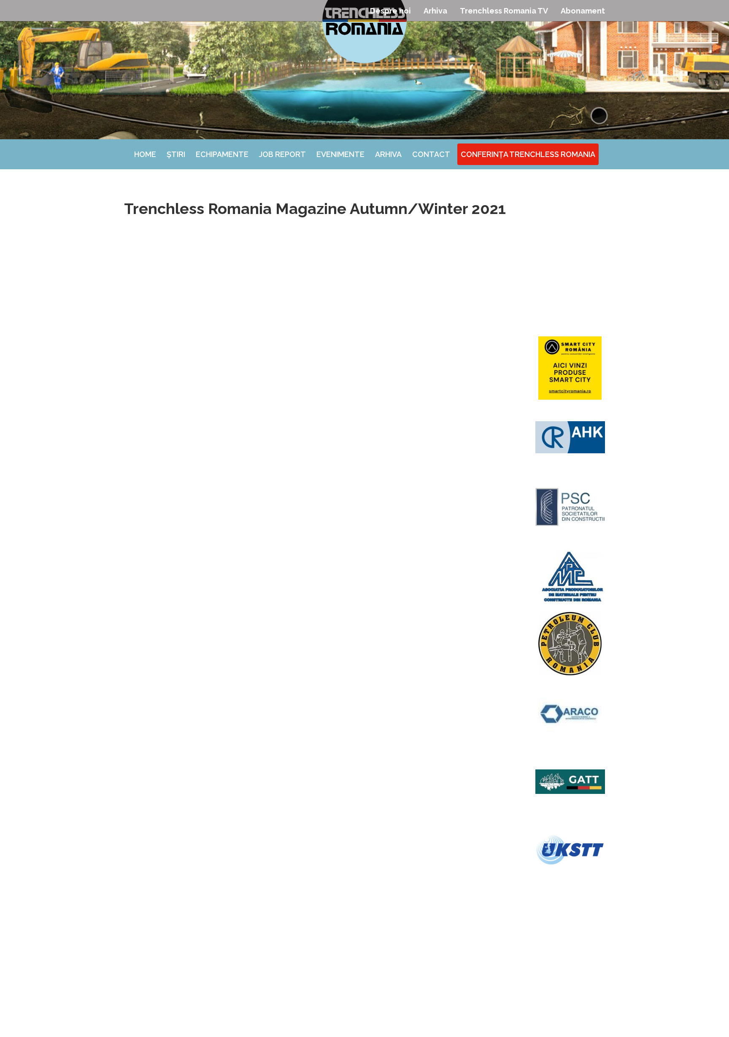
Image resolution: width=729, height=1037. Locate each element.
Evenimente (340, 154)
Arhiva (435, 10)
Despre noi (390, 10)
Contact (431, 154)
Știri (176, 154)
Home (145, 154)
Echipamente (222, 154)
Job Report (282, 154)
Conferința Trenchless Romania (528, 154)
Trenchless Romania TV (504, 10)
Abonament (583, 10)
